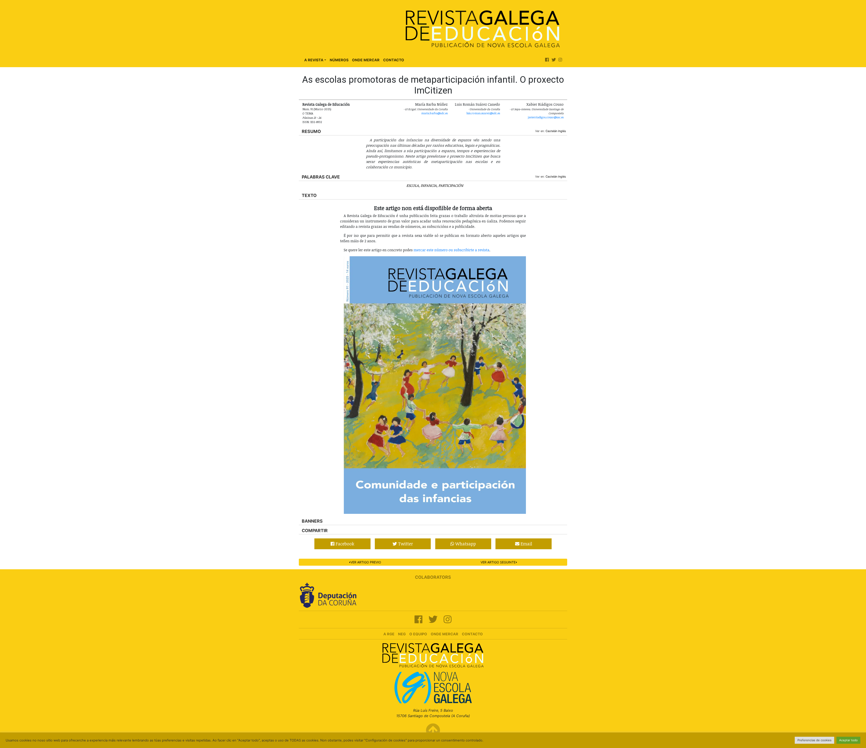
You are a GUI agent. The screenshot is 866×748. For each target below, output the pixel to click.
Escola (412, 185)
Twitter (405, 544)
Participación (450, 185)
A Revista (313, 60)
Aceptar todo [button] (848, 740)
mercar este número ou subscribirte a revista (451, 249)
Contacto (393, 60)
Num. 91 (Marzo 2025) (316, 109)
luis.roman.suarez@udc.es (483, 113)
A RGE (388, 634)
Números (339, 60)
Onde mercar (444, 634)
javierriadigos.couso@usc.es (546, 117)
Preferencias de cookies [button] (814, 740)
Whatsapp (465, 544)
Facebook (344, 544)
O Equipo (418, 634)
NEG (402, 634)
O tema (307, 113)
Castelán (551, 131)
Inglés (562, 131)
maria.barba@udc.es (434, 113)
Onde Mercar (366, 60)
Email (525, 544)
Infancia (429, 185)
